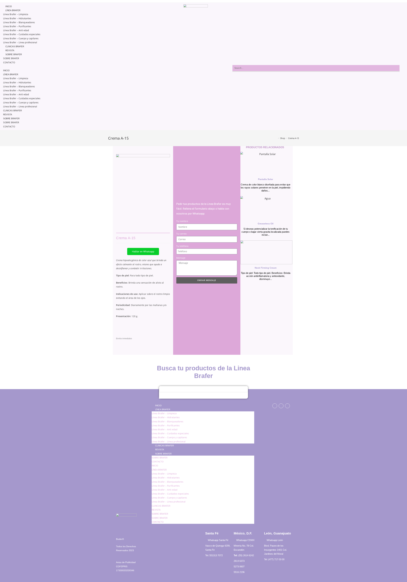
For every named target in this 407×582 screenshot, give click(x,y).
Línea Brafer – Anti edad (16, 30)
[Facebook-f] (274, 405)
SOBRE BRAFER (13, 54)
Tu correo (181, 233)
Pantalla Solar (265, 179)
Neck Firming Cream (265, 268)
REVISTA (9, 50)
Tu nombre (182, 221)
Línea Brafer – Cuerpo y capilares (20, 38)
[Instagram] (287, 405)
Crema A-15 (293, 138)
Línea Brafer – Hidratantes (17, 18)
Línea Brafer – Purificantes (17, 26)
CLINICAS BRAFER (14, 46)
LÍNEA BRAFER (12, 10)
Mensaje (180, 257)
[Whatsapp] (281, 405)
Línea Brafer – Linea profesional (20, 42)
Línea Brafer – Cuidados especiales (21, 34)
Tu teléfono (182, 246)
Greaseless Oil (265, 223)
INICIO (8, 6)
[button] (88, 66)
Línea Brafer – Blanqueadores (19, 22)
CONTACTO (9, 62)
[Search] (163, 395)
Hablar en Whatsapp (143, 251)
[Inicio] (276, 138)
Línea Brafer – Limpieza (15, 14)
